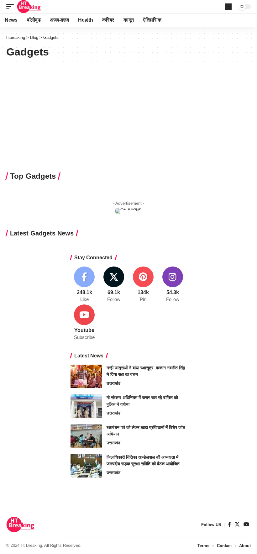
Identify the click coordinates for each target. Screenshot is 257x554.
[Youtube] (84, 322)
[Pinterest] (143, 284)
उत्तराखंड (113, 383)
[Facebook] (84, 284)
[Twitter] (114, 284)
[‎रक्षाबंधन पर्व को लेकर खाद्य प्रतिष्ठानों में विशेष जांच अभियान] (86, 436)
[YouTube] (246, 524)
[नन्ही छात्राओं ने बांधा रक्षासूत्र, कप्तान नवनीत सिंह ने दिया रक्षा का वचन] (86, 376)
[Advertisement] (128, 125)
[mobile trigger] (11, 6)
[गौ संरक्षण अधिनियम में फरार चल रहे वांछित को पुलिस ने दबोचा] (86, 406)
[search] (228, 6)
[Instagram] (172, 284)
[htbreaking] (29, 6)
